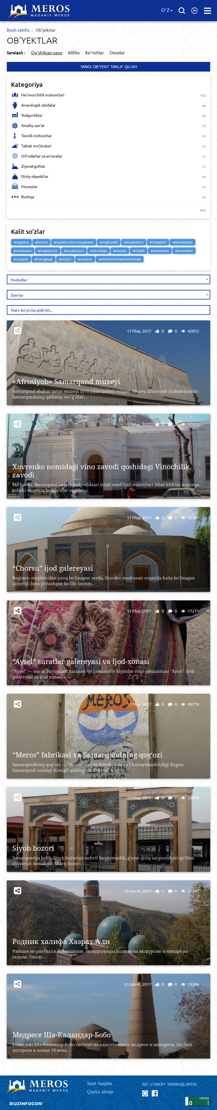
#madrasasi (160, 251)
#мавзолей (109, 242)
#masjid (41, 242)
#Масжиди (98, 251)
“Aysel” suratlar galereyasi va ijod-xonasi (80, 661)
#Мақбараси (133, 242)
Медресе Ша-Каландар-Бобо (61, 1035)
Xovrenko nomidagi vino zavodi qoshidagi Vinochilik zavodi (101, 470)
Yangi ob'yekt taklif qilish (108, 67)
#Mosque (21, 259)
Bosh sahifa (18, 30)
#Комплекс (184, 251)
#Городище (43, 259)
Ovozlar (117, 52)
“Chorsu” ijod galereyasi (52, 568)
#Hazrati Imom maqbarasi (73, 242)
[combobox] (108, 279)
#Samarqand (182, 242)
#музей (138, 251)
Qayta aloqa (100, 1092)
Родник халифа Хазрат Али (61, 941)
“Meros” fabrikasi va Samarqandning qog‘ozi (87, 755)
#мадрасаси (47, 251)
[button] (194, 10)
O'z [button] (165, 10)
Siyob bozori (33, 848)
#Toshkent (158, 242)
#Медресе (21, 242)
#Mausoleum (74, 251)
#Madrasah (22, 251)
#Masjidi (119, 251)
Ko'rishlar (94, 52)
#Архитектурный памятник (120, 259)
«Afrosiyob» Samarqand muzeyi (66, 381)
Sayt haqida (99, 1083)
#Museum (85, 259)
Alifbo (74, 52)
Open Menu (207, 11)
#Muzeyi (65, 259)
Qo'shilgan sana (46, 52)
